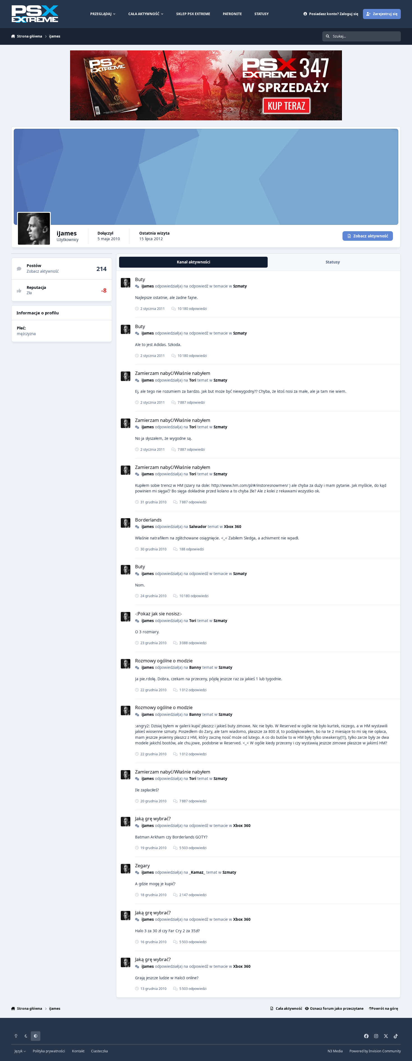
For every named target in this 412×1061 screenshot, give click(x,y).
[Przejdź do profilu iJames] (125, 283)
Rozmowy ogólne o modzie (164, 661)
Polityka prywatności (49, 1051)
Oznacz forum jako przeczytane (337, 1008)
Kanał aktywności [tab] (193, 262)
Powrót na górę (384, 1008)
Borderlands (148, 520)
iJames (148, 286)
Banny (195, 667)
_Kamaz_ (197, 872)
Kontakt (78, 1051)
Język (19, 1051)
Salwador (198, 526)
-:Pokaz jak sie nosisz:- (158, 614)
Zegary (142, 866)
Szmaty (240, 286)
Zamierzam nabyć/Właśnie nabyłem (172, 373)
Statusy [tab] (333, 262)
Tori (192, 380)
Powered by (375, 1051)
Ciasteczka (99, 1051)
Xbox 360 (232, 526)
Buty (140, 279)
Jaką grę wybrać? (153, 818)
